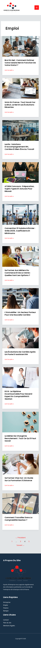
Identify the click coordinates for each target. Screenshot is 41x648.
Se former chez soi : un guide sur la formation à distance (19, 479)
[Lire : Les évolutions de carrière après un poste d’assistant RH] (20, 338)
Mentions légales (9, 625)
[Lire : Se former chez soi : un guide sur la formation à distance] (20, 464)
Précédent (20, 537)
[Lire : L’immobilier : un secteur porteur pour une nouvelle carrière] (20, 298)
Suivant (20, 545)
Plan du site (7, 623)
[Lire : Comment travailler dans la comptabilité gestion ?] (20, 503)
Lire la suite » (9, 70)
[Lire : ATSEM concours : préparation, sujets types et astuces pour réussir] (20, 172)
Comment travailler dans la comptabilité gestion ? (18, 518)
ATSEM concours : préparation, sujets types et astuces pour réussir (19, 189)
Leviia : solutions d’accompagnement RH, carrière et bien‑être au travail (19, 146)
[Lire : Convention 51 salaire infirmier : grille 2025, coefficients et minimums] (20, 214)
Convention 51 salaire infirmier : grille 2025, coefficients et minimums (20, 230)
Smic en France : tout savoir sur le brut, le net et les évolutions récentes (20, 104)
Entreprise (6, 602)
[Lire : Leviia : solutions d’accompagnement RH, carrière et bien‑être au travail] (20, 130)
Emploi (5, 605)
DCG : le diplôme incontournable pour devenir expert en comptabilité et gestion (18, 395)
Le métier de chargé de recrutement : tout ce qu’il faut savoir (20, 438)
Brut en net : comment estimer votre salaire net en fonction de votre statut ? (20, 62)
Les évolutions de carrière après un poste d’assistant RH (20, 353)
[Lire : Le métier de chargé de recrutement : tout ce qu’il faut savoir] (20, 422)
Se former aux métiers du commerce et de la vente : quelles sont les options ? (17, 272)
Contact (6, 620)
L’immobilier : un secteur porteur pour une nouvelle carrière (20, 313)
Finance (5, 608)
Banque (6, 611)
